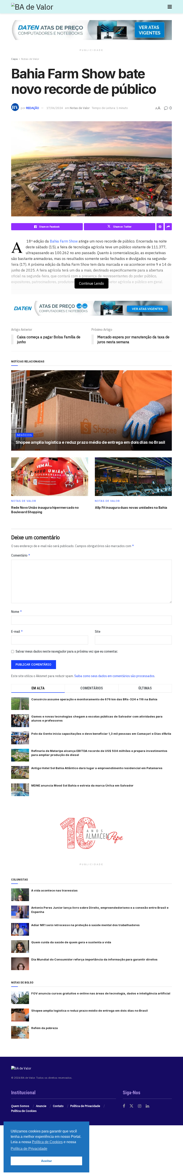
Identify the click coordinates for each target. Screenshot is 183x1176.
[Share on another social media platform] (168, 226)
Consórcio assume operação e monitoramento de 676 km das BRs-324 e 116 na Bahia (94, 699)
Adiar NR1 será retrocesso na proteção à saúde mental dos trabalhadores (85, 925)
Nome (16, 611)
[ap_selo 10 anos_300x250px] (91, 833)
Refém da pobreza (44, 1028)
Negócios (24, 435)
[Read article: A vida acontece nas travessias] (20, 894)
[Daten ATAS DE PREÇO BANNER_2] (91, 308)
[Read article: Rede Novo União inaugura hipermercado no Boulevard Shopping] (49, 476)
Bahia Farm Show (64, 241)
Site (97, 632)
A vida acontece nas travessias (54, 890)
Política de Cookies (24, 1111)
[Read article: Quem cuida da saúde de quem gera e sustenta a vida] (20, 946)
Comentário (20, 555)
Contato (58, 1106)
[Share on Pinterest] (160, 226)
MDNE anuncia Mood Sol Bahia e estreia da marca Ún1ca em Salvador (82, 785)
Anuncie (41, 1106)
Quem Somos (20, 1106)
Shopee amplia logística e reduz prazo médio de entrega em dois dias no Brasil (90, 442)
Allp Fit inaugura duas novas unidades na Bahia (131, 507)
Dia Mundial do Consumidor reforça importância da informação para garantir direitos (94, 959)
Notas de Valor (30, 59)
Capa (14, 59)
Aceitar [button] (46, 1161)
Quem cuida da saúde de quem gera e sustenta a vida (71, 942)
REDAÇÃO (32, 108)
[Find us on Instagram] (139, 1106)
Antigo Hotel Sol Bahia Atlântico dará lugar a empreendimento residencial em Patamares (96, 768)
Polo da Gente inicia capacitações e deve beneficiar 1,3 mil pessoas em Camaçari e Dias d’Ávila (101, 733)
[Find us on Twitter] (131, 1106)
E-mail (17, 631)
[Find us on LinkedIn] (147, 1106)
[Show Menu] (170, 6)
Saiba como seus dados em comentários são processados (114, 676)
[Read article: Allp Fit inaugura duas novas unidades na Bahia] (133, 476)
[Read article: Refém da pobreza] (20, 1032)
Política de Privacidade (85, 1106)
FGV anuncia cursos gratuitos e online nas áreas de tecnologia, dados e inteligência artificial (100, 993)
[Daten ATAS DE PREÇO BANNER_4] (91, 30)
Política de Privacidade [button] (29, 1149)
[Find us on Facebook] (124, 1106)
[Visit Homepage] (32, 6)
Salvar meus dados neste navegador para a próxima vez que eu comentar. (67, 651)
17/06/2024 (54, 108)
